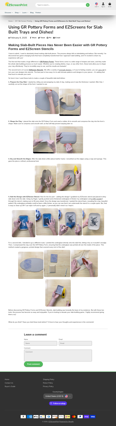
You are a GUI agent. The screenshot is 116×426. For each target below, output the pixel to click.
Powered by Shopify (66, 421)
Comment (27, 348)
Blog (32, 13)
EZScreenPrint (53, 421)
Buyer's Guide (10, 386)
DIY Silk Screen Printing (23, 21)
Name (26, 339)
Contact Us (9, 383)
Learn (24, 13)
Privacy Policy (48, 386)
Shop (17, 13)
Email (61, 339)
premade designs (65, 70)
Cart (109, 4)
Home (10, 21)
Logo (16, 5)
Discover (8, 13)
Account (103, 4)
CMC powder (97, 199)
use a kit (101, 70)
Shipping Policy (48, 379)
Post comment (33, 364)
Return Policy (48, 383)
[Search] (88, 5)
